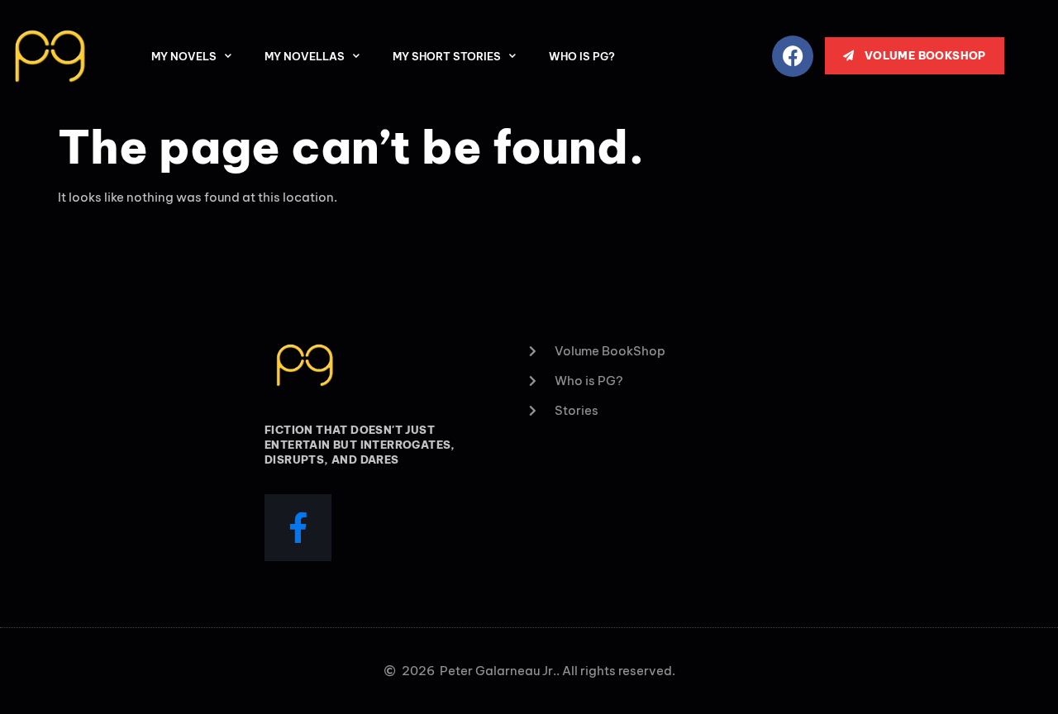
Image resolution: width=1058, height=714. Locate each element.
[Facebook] (792, 56)
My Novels (184, 56)
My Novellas (304, 56)
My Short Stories (447, 56)
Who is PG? (582, 56)
